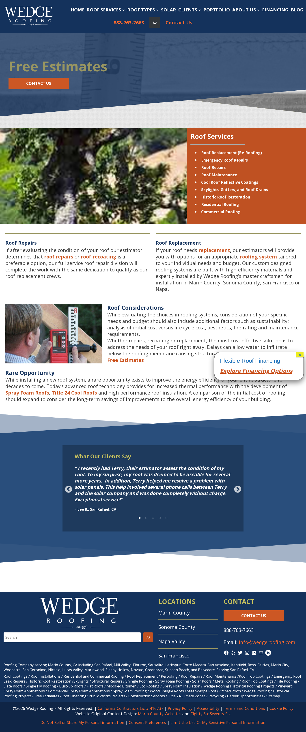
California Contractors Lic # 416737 (130, 708)
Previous (68, 489)
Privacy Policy (180, 708)
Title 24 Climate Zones (186, 696)
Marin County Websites (159, 713)
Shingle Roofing (138, 681)
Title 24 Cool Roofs (74, 392)
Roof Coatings (16, 676)
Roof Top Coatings (255, 676)
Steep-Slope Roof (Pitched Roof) (214, 691)
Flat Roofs (95, 686)
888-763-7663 (129, 22)
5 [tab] (166, 517)
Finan (249, 370)
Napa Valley (171, 641)
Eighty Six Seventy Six (211, 713)
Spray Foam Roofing (172, 681)
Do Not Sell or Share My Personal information (82, 722)
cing (263, 370)
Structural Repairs (107, 681)
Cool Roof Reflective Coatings (229, 182)
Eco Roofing (149, 686)
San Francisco (174, 655)
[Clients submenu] (199, 10)
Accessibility (208, 708)
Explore (230, 370)
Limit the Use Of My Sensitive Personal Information (217, 722)
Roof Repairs (213, 167)
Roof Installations (45, 676)
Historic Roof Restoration (225, 197)
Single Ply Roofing (41, 686)
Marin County (174, 612)
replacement (214, 250)
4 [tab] (159, 517)
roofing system (258, 256)
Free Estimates (125, 360)
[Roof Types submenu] (157, 10)
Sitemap (273, 696)
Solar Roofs (202, 681)
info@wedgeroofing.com (267, 642)
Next (237, 489)
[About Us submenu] (258, 10)
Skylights (81, 681)
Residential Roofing (220, 204)
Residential (73, 676)
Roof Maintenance (219, 174)
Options (280, 370)
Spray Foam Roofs (27, 392)
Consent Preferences (147, 722)
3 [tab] (153, 517)
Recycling (216, 696)
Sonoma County (176, 627)
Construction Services (146, 696)
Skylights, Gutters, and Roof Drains (234, 189)
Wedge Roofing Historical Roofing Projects (239, 686)
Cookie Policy (281, 708)
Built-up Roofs (71, 686)
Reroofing (169, 676)
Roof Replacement (142, 676)
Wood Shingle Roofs (167, 691)
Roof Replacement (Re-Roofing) (231, 152)
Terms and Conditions (244, 708)
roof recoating (98, 256)
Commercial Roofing (220, 211)
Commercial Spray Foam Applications (79, 691)
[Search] (148, 637)
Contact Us (179, 22)
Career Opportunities (245, 696)
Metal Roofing (227, 681)
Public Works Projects (107, 696)
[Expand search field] (154, 22)
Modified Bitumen (121, 686)
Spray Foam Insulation (181, 686)
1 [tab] (139, 517)
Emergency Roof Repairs (224, 160)
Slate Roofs (13, 686)
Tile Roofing (287, 681)
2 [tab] (146, 517)
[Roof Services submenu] (123, 10)
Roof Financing (73, 696)
